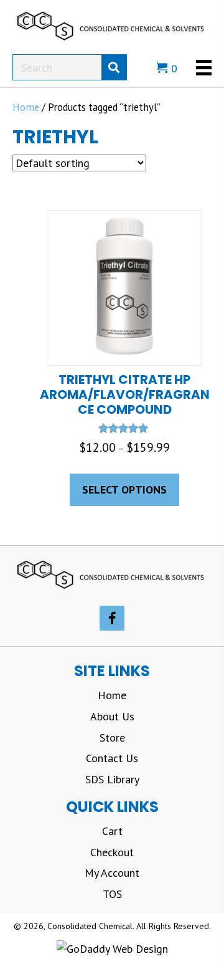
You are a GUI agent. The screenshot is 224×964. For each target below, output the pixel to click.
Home (25, 107)
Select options (124, 489)
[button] (112, 618)
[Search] (113, 67)
